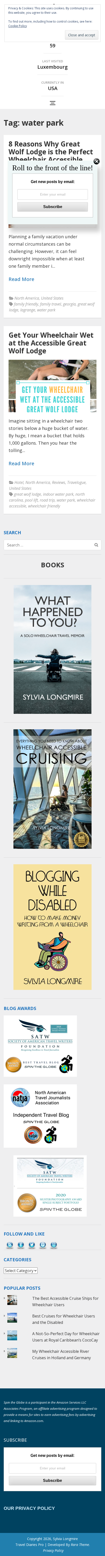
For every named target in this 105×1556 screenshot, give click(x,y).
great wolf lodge (27, 494)
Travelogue (76, 482)
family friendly (26, 304)
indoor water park (58, 494)
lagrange (27, 310)
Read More (21, 279)
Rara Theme (80, 1544)
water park (46, 310)
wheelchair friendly (44, 506)
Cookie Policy (17, 26)
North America (26, 298)
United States (52, 298)
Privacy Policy (53, 1550)
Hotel (18, 482)
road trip (47, 500)
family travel (50, 304)
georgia (69, 304)
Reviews (58, 482)
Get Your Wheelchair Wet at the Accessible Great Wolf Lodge (51, 342)
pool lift (31, 500)
